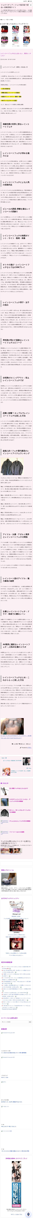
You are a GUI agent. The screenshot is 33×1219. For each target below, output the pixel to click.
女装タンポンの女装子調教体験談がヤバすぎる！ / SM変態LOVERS (17, 988)
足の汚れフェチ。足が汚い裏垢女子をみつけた (11, 1101)
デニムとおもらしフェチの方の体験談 (19, 821)
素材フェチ (22, 743)
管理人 (30, 747)
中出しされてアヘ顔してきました (8, 1126)
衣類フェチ (28, 743)
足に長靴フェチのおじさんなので (18, 788)
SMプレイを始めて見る (16, 1214)
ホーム (3, 19)
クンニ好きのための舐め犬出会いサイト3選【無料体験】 (14, 1052)
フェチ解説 (10, 19)
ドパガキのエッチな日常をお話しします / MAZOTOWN (14, 992)
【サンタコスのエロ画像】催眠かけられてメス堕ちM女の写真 (15, 1151)
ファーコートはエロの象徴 (16, 832)
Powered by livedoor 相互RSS (9, 1009)
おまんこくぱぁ (4, 1077)
